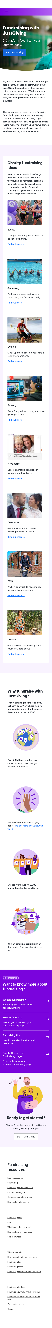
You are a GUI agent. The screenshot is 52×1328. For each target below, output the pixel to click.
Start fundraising (14, 52)
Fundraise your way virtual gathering (23, 1292)
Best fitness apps (15, 1178)
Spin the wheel (14, 1237)
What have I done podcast (19, 1227)
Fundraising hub (14, 1217)
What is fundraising (15, 1252)
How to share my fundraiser (19, 1232)
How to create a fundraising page (22, 1257)
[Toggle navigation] (6, 11)
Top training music (15, 1304)
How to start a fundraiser (18, 1202)
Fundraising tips (14, 1262)
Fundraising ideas (15, 1267)
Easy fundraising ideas (17, 1192)
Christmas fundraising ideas (19, 1197)
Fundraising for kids (16, 1287)
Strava (10, 1309)
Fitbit (9, 1222)
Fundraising (12, 1183)
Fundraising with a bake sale (20, 1187)
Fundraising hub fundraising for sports (24, 1271)
